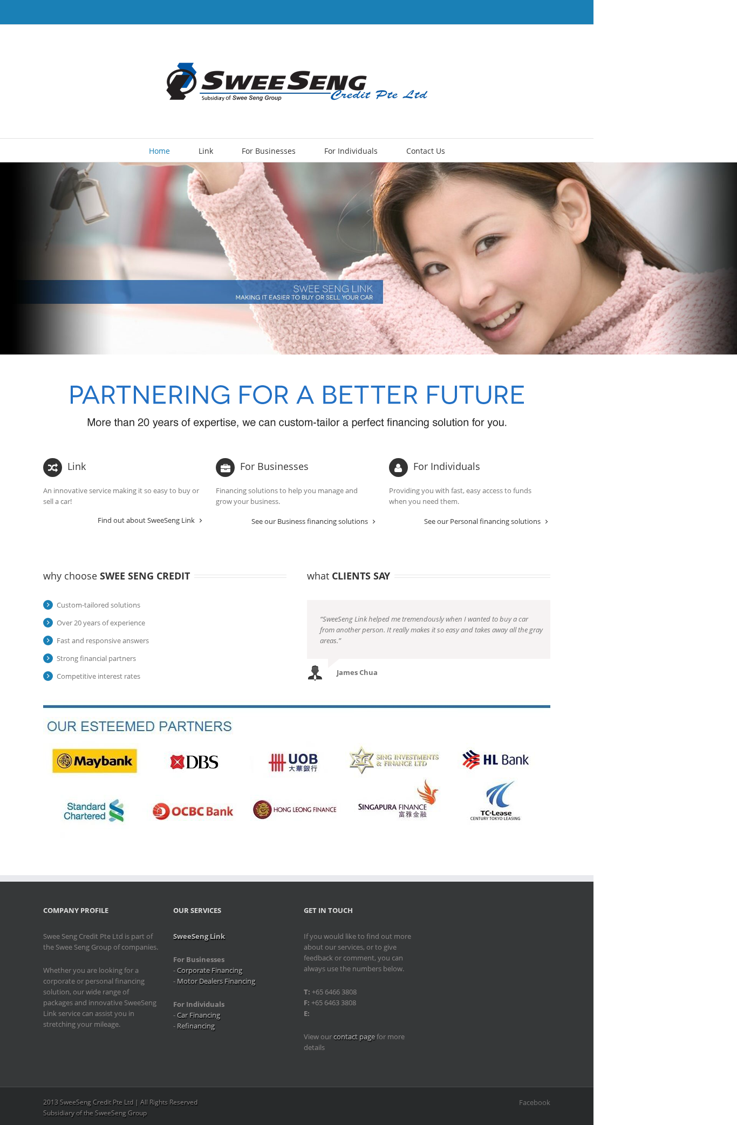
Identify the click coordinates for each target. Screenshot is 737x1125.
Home (159, 151)
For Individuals (351, 151)
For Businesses (269, 151)
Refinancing (196, 1026)
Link (206, 151)
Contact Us (425, 151)
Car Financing (198, 1015)
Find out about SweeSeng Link (146, 520)
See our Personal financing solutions (482, 521)
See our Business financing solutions (309, 521)
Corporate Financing (209, 970)
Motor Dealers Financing (216, 981)
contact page (354, 1036)
